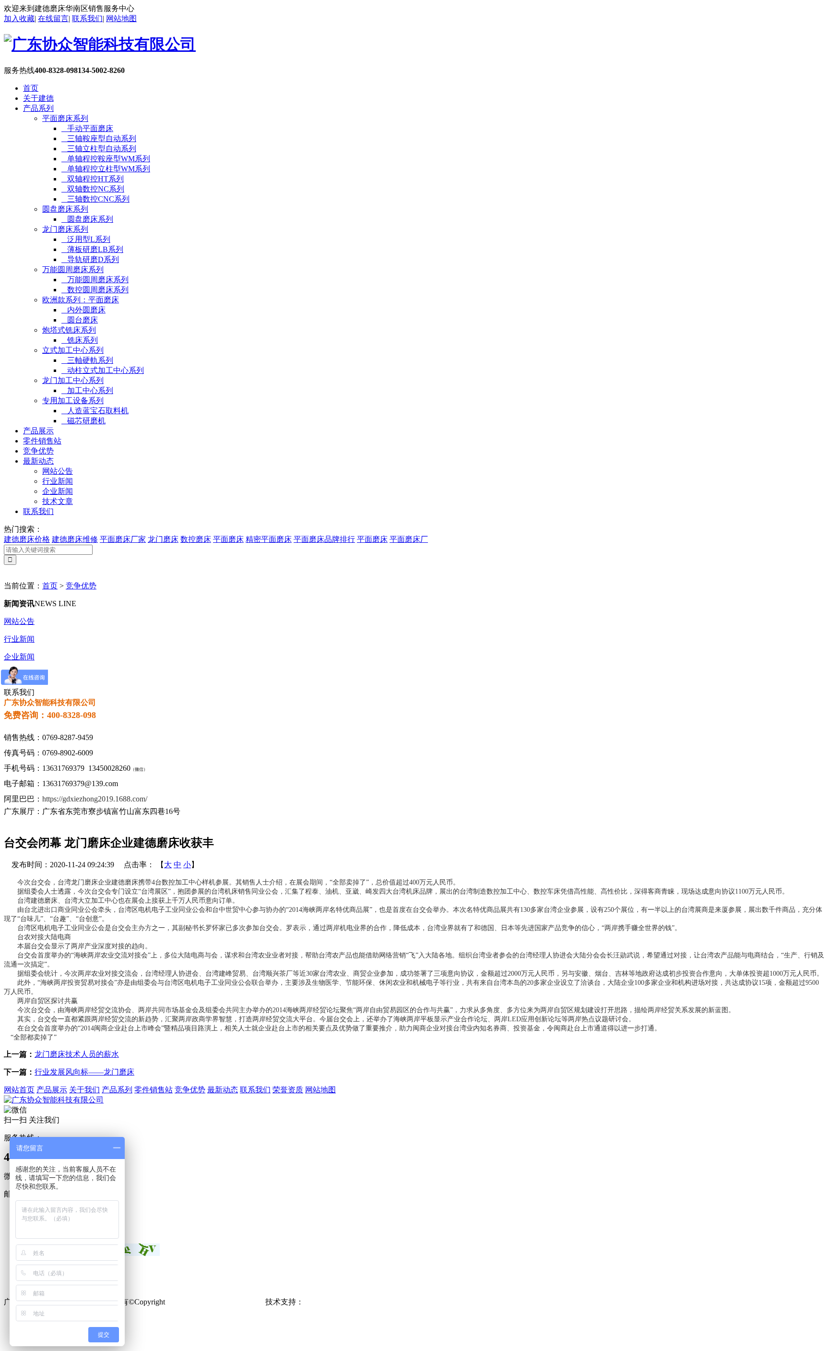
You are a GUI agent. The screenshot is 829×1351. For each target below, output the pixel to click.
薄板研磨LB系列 (92, 249)
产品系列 (38, 108)
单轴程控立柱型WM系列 (105, 169)
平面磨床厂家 (123, 539)
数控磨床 (195, 539)
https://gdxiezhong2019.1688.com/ (94, 799)
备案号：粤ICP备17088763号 (215, 1302)
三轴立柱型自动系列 (98, 148)
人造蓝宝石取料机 (95, 410)
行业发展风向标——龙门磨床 (84, 1072)
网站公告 (57, 471)
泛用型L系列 (85, 239)
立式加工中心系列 (73, 350)
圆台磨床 (79, 320)
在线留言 (53, 18)
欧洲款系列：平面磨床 (80, 300)
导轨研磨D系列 (90, 259)
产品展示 (38, 431)
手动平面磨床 (87, 128)
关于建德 (38, 98)
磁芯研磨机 (83, 421)
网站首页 (19, 1090)
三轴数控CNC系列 (95, 199)
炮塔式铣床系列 (69, 330)
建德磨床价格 (27, 539)
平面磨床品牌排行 (324, 539)
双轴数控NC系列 (92, 189)
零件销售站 (42, 441)
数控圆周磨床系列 (95, 290)
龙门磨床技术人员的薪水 (77, 1054)
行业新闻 (57, 481)
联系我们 (87, 18)
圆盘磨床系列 (65, 209)
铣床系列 (79, 340)
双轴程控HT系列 (92, 179)
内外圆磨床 (83, 310)
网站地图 (121, 18)
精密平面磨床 (269, 539)
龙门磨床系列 (65, 229)
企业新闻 (57, 491)
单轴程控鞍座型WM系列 (105, 159)
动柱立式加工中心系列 (102, 370)
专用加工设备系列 (73, 400)
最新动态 (38, 461)
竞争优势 (38, 451)
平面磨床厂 (409, 539)
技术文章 (57, 501)
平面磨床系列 (65, 118)
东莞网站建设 (327, 1302)
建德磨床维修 (75, 539)
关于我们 (84, 1090)
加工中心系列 (87, 390)
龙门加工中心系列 (73, 380)
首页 (30, 88)
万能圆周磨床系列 (73, 269)
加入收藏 (19, 18)
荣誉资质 (287, 1090)
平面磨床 (228, 539)
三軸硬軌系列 (87, 360)
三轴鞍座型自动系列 (98, 138)
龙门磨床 (163, 539)
